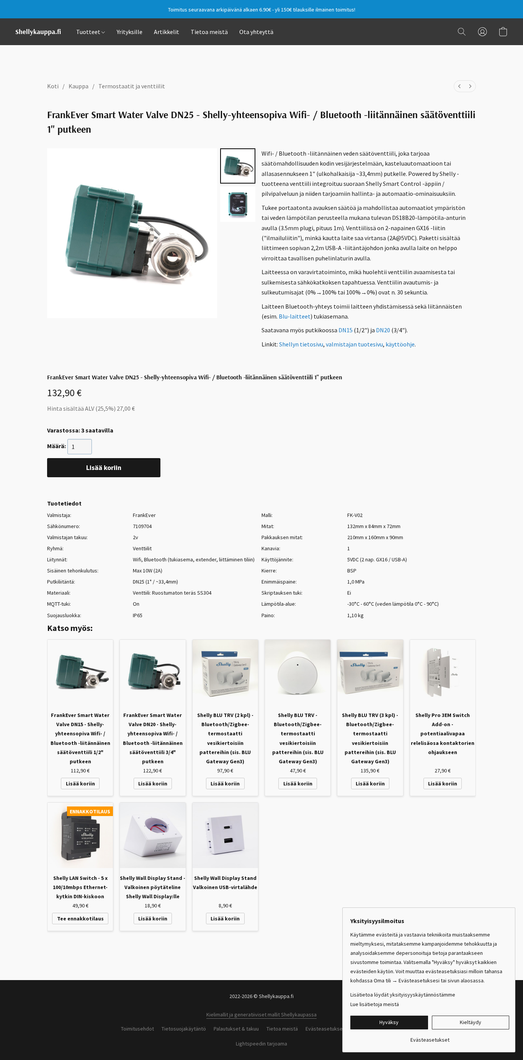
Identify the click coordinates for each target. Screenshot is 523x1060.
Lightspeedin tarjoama (261, 1043)
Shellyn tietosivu (301, 344)
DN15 (345, 330)
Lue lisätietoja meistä (374, 1004)
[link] (429, 1036)
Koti (53, 86)
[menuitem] (459, 86)
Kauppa (78, 86)
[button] (38, 31)
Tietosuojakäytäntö (184, 1028)
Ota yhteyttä (256, 32)
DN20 (383, 330)
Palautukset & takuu (236, 1028)
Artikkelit (166, 32)
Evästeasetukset (325, 1028)
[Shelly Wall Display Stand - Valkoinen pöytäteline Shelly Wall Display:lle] (152, 835)
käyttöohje (400, 344)
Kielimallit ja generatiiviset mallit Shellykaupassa (261, 1014)
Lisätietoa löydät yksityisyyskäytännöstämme (402, 994)
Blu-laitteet (295, 316)
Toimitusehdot (137, 1028)
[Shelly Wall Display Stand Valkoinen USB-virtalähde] (225, 835)
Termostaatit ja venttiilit (131, 86)
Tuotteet (88, 32)
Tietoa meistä (209, 32)
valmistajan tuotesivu (354, 344)
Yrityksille (129, 32)
